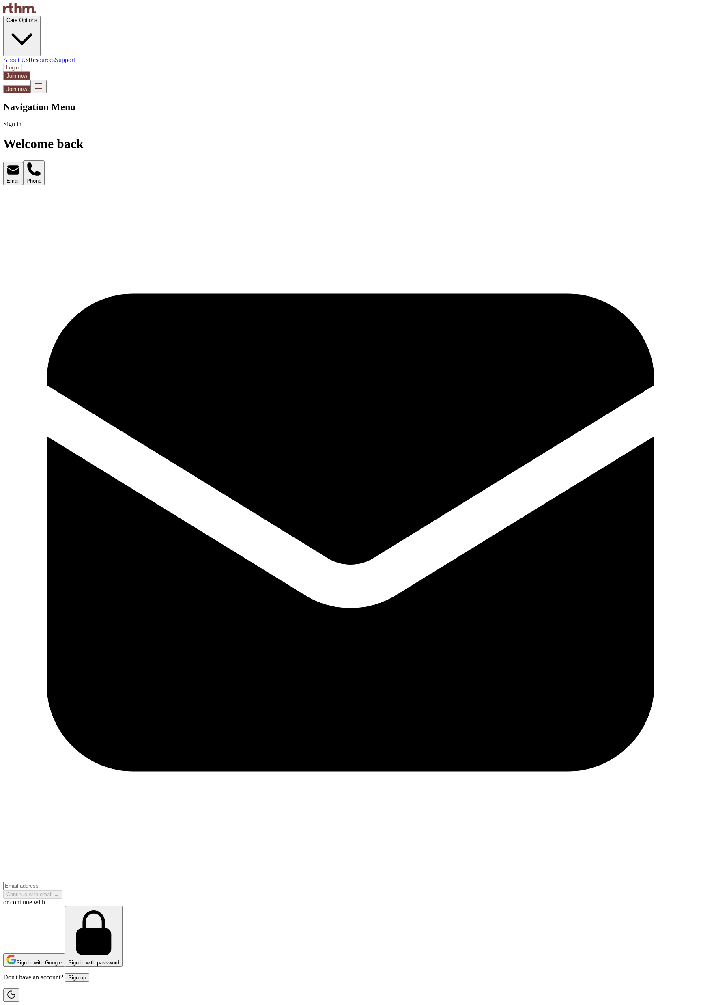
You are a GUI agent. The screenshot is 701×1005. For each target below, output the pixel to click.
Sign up (77, 978)
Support (65, 59)
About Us (15, 59)
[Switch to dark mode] (11, 995)
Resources (41, 59)
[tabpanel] (350, 542)
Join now (16, 76)
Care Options (21, 20)
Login (12, 68)
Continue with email (32, 894)
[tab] (13, 173)
